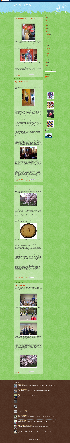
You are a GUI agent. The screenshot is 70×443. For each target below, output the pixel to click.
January (48, 57)
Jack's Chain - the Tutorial (21, 384)
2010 (46, 65)
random (20, 75)
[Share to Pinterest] (33, 74)
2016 (46, 31)
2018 (46, 28)
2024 (46, 19)
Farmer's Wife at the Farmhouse (22, 415)
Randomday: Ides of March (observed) (27, 19)
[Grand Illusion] (50, 117)
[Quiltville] (50, 127)
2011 (46, 63)
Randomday (18, 187)
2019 (46, 26)
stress (33, 180)
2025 (46, 17)
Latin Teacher (20, 430)
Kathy (47, 77)
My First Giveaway (20, 394)
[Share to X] (31, 74)
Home (28, 375)
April (47, 45)
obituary (18, 279)
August (48, 39)
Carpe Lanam (22, 5)
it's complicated (24, 180)
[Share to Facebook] (32, 74)
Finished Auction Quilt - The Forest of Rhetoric (25, 425)
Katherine (47, 76)
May (47, 43)
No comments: (26, 179)
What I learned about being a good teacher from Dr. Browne (26, 410)
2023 (46, 20)
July (47, 40)
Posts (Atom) (20, 378)
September (48, 37)
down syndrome (19, 180)
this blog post (35, 135)
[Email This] (29, 74)
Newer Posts (16, 375)
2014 (46, 59)
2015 (46, 33)
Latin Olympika (20, 285)
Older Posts (40, 375)
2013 (46, 60)
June (47, 42)
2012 (46, 62)
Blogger (39, 439)
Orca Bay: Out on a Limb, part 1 (22, 420)
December (48, 34)
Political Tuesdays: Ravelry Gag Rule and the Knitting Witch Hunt (27, 404)
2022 (46, 22)
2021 (46, 23)
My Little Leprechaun (21, 82)
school (20, 372)
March (48, 46)
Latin (18, 75)
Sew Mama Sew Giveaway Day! (22, 389)
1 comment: (26, 73)
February (48, 55)
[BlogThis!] (30, 74)
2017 (46, 30)
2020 (46, 25)
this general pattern (30, 64)
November (48, 36)
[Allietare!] (50, 108)
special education (29, 180)
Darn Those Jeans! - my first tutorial (23, 399)
